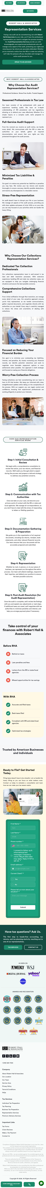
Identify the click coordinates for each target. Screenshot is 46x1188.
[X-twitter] (7, 1056)
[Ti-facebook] (3, 1056)
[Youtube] (17, 1056)
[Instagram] (14, 1056)
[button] (42, 11)
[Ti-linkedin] (10, 1056)
